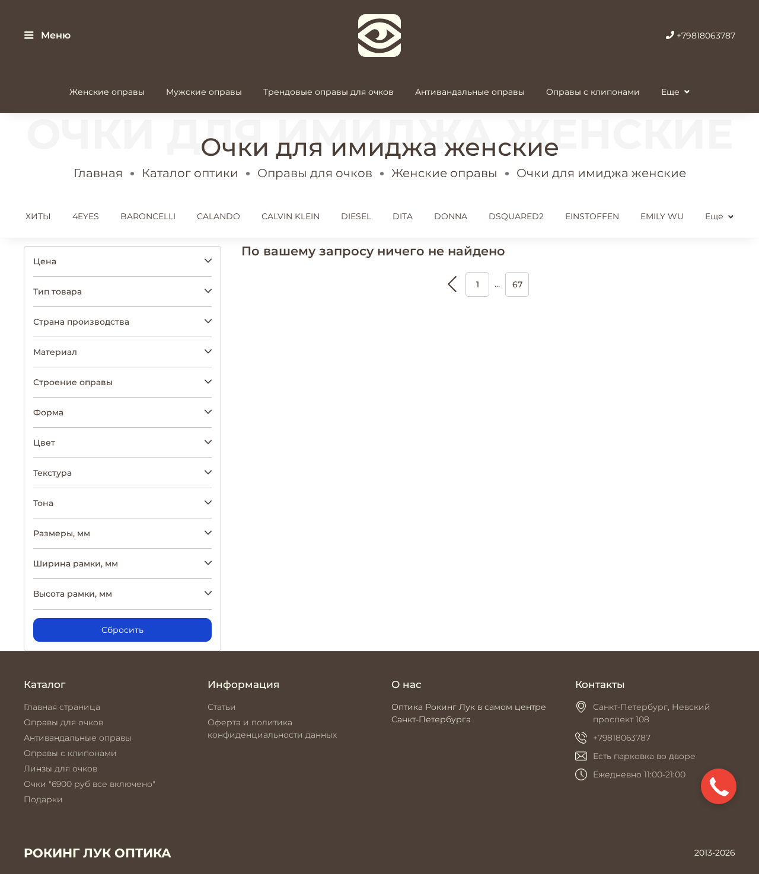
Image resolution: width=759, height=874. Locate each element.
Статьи (222, 707)
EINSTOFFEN (592, 216)
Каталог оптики (190, 173)
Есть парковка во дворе (644, 756)
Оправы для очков (314, 173)
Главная (98, 173)
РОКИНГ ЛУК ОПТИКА (97, 853)
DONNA (450, 216)
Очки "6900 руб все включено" (89, 784)
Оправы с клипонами (593, 92)
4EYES (85, 216)
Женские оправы (107, 92)
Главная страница (62, 707)
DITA (403, 216)
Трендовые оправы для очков (328, 92)
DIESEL (356, 216)
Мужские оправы (204, 92)
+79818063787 (704, 35)
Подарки (43, 799)
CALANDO (218, 216)
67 (517, 284)
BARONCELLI (148, 216)
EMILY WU (662, 216)
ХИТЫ (38, 216)
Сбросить (122, 630)
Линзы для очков (60, 768)
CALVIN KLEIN (290, 216)
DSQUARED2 (516, 216)
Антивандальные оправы (470, 92)
